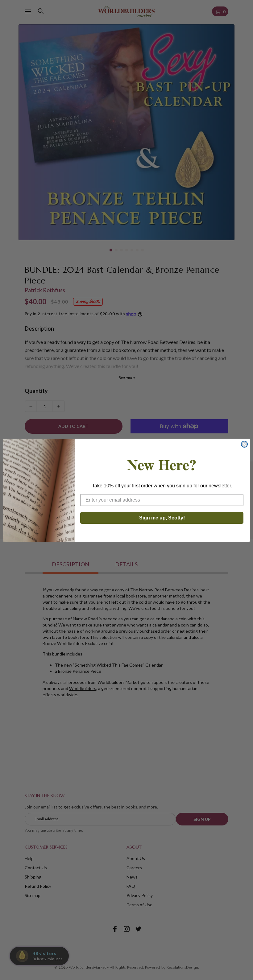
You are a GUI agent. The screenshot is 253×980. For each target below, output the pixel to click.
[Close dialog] (244, 444)
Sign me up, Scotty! (162, 517)
